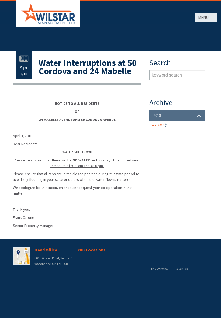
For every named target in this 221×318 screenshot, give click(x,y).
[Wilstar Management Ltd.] (48, 13)
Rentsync (168, 258)
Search (200, 75)
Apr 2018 (160, 125)
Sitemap (182, 269)
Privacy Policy (159, 269)
